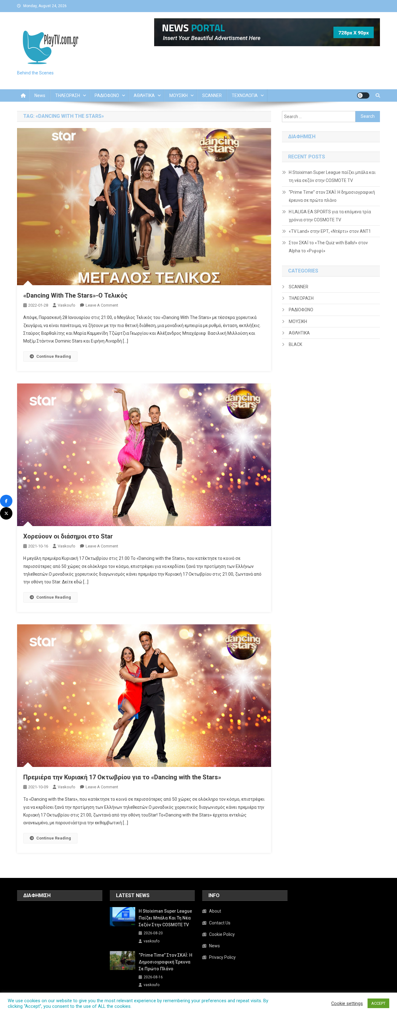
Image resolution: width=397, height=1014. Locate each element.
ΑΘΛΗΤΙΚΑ (144, 95)
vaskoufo (66, 305)
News (39, 95)
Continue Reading (53, 356)
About (215, 911)
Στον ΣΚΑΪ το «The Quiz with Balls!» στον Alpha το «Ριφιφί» (328, 246)
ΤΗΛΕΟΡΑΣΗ (67, 95)
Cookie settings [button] (347, 1003)
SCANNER (212, 95)
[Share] (6, 501)
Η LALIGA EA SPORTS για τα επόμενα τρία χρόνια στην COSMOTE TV (330, 215)
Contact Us (219, 922)
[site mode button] (363, 95)
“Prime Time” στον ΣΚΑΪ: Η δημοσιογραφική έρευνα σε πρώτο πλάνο (332, 196)
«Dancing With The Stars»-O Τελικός (75, 295)
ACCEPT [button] (378, 1003)
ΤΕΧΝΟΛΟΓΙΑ (245, 95)
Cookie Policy (222, 934)
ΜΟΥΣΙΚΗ (178, 95)
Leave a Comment (102, 305)
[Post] (6, 513)
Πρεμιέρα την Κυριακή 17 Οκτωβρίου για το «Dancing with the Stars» (122, 777)
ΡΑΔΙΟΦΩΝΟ (107, 95)
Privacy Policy (222, 957)
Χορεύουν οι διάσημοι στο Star (68, 536)
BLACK (295, 344)
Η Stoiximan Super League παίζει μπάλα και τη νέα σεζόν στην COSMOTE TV (332, 176)
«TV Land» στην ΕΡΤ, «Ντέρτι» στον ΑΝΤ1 (330, 231)
